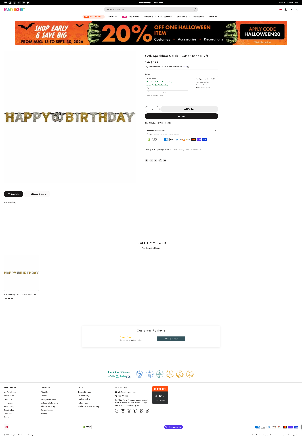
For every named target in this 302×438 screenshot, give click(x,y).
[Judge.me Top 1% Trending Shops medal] (190, 374)
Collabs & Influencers (49, 403)
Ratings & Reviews (48, 399)
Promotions (8, 403)
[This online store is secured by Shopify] (152, 139)
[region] (151, 2)
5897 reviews (160, 400)
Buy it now (182, 116)
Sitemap (44, 413)
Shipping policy (293, 435)
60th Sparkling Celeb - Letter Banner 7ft (20, 294)
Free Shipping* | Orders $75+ (151, 2)
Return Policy (9, 406)
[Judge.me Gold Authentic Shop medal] (170, 374)
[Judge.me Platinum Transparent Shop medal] (160, 374)
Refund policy (256, 435)
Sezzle (6, 417)
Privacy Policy (83, 395)
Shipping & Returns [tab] (38, 194)
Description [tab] (15, 194)
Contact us (281, 2)
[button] (280, 9)
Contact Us (8, 413)
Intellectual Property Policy (88, 406)
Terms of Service (84, 392)
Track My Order (292, 2)
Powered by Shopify (26, 435)
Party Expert (15, 435)
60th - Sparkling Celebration (161, 150)
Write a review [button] (171, 338)
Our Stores (8, 399)
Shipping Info (9, 410)
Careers (44, 395)
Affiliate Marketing (48, 406)
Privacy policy (268, 435)
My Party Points (10, 392)
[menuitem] (21, 392)
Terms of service (280, 435)
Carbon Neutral (47, 410)
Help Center (9, 395)
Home (147, 150)
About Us (44, 392)
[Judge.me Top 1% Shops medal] (180, 374)
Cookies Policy (84, 399)
